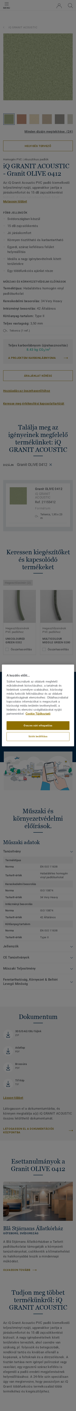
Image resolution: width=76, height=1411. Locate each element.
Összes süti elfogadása (38, 725)
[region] (38, 705)
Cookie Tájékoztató (38, 713)
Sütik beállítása (37, 736)
